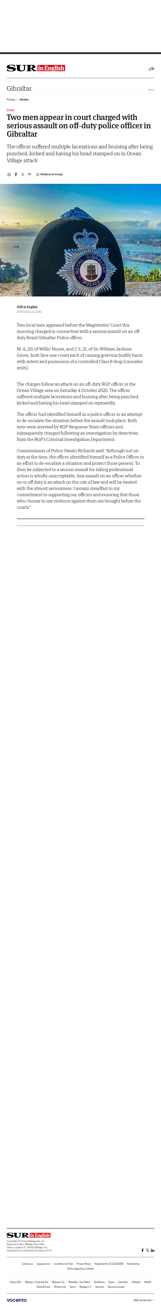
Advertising (133, 1263)
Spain (111, 1282)
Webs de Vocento (143, 1300)
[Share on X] (22, 174)
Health (147, 1282)
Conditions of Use (63, 1263)
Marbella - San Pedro (79, 1282)
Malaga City (58, 1282)
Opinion (99, 1286)
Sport (73, 1286)
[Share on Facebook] (15, 174)
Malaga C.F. (85, 1286)
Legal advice (43, 1263)
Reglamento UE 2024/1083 (109, 1263)
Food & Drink (43, 1286)
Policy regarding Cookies (80, 1268)
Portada (11, 99)
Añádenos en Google (51, 174)
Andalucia (99, 1282)
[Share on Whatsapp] (9, 174)
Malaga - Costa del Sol (36, 1282)
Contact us (27, 1263)
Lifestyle (135, 1282)
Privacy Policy (84, 1263)
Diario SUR (15, 1282)
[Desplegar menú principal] (151, 68)
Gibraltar (19, 88)
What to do (60, 1286)
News (151, 89)
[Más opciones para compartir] (29, 174)
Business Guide (116, 1286)
